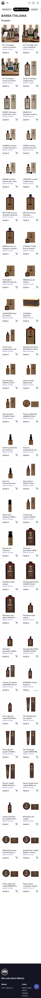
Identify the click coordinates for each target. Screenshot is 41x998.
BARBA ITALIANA (21, 9)
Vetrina (24, 990)
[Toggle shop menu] (7, 3)
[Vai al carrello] (33, 3)
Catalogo (25, 993)
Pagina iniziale (26, 988)
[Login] (38, 3)
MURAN (34, 9)
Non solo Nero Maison (12, 978)
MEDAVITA (6, 9)
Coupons (25, 995)
